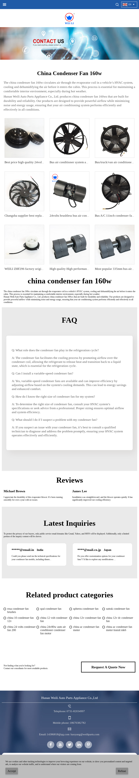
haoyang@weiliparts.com (85, 734)
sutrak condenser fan (118, 608)
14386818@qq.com (58, 734)
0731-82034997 (76, 711)
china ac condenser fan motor (86, 628)
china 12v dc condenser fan (119, 619)
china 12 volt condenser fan (53, 619)
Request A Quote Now (108, 667)
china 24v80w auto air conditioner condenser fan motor (53, 630)
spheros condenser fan (85, 608)
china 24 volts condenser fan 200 (21, 628)
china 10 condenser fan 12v (20, 619)
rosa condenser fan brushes (18, 610)
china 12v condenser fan (87, 617)
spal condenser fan (50, 608)
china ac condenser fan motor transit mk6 (119, 628)
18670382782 (78, 722)
